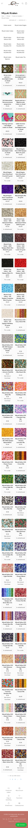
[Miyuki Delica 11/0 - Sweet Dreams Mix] (20, 707)
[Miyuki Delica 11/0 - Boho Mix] (7, 386)
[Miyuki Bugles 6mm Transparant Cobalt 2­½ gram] (7, 189)
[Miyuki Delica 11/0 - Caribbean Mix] (7, 409)
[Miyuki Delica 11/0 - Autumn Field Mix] (7, 363)
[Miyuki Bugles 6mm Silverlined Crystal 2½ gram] (7, 166)
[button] (14, 825)
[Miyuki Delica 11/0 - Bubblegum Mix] (20, 386)
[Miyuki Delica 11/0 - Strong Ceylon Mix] (20, 658)
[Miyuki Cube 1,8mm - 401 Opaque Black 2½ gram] (7, 263)
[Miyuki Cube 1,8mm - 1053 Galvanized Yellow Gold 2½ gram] (20, 212)
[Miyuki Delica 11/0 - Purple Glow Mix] (7, 615)
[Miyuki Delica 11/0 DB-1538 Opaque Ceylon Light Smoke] (7, 338)
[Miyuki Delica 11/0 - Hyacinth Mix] (20, 500)
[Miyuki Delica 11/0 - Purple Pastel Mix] (20, 615)
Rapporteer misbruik (14, 821)
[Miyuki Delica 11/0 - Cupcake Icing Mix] (20, 409)
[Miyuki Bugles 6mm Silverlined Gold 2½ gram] (20, 166)
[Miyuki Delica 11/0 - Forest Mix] (20, 455)
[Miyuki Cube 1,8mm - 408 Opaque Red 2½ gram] (20, 263)
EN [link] (9, 819)
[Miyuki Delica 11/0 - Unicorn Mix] (20, 731)
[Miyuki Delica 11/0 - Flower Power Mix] (7, 455)
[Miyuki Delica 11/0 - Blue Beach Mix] (20, 363)
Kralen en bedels (17, 16)
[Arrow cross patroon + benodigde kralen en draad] (7, 68)
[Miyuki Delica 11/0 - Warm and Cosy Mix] (20, 753)
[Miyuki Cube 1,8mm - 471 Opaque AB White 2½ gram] (7, 313)
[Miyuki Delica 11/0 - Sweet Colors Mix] (7, 707)
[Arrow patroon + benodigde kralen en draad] (20, 68)
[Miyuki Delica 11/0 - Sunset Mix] (20, 683)
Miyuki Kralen (5, 18)
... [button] (17, 779)
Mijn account (19, 790)
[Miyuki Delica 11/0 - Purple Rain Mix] (7, 637)
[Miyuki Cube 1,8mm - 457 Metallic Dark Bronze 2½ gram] (20, 288)
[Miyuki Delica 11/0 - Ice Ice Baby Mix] (7, 546)
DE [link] (11, 819)
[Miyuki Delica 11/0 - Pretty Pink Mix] (20, 592)
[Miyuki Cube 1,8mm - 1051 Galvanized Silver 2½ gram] (7, 212)
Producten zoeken (9, 791)
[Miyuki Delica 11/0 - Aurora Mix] (20, 338)
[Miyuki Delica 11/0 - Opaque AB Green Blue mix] (7, 592)
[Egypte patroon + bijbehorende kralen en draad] (20, 94)
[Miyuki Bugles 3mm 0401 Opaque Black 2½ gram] (20, 142)
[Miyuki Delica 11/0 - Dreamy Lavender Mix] (20, 432)
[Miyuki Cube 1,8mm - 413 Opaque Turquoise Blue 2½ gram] (7, 288)
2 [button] (12, 779)
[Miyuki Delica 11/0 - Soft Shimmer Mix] (7, 658)
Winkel (8, 16)
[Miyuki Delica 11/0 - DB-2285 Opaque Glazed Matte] (7, 432)
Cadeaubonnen (19, 805)
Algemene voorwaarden (19, 819)
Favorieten (19, 798)
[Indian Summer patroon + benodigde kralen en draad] (20, 117)
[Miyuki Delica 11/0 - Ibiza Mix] (7, 523)
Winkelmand (8, 805)
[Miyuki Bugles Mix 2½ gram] (20, 189)
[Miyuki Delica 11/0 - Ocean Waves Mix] (20, 568)
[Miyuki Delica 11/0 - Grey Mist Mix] (7, 500)
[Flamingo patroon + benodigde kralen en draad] (7, 117)
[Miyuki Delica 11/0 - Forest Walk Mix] (7, 479)
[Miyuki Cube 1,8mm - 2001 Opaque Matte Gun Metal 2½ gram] (7, 237)
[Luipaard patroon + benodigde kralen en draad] (7, 142)
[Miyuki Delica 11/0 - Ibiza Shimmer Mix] (20, 523)
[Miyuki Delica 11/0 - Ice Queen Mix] (20, 546)
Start (3, 16)
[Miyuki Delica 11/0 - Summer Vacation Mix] (7, 683)
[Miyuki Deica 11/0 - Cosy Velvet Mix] (20, 313)
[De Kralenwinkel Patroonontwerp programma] (7, 94)
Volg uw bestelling (8, 799)
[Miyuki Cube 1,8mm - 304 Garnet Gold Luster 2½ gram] (20, 237)
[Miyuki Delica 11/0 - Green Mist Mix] (20, 479)
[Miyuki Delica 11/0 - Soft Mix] (20, 637)
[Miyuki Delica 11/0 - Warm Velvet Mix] (7, 753)
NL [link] (6, 819)
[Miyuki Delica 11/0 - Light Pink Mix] (7, 568)
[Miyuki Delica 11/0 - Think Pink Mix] (7, 731)
